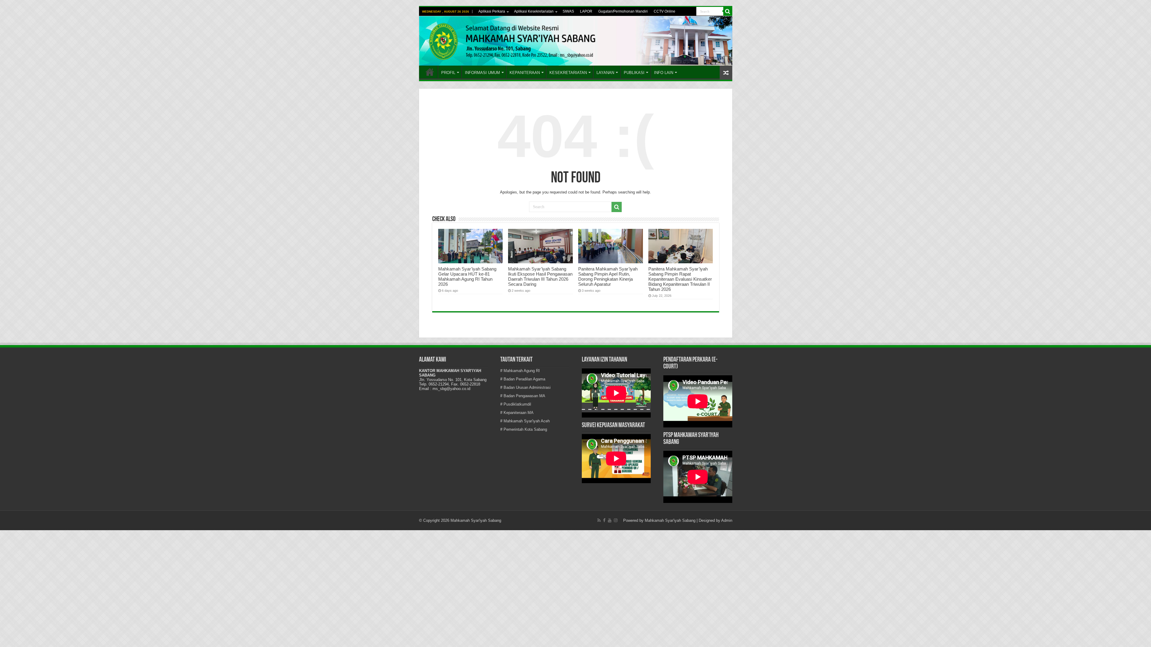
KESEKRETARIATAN (568, 72)
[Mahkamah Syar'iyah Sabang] (575, 41)
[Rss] (599, 520)
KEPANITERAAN (525, 72)
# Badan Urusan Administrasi (525, 387)
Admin (726, 520)
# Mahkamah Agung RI (520, 370)
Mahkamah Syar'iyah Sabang (670, 520)
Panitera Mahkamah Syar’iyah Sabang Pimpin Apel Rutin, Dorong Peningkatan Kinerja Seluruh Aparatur (608, 276)
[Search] (727, 11)
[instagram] (615, 520)
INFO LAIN (663, 72)
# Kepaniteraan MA (517, 412)
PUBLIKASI (634, 72)
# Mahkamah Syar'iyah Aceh (525, 421)
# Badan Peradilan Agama (522, 379)
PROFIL (448, 72)
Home (430, 72)
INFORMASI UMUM (482, 72)
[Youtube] (609, 520)
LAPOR (586, 11)
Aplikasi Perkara (491, 11)
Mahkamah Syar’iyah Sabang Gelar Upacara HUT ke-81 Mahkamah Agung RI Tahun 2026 (467, 276)
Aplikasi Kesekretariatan (534, 11)
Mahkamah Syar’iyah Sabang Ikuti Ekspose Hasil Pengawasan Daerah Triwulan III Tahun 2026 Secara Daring (540, 276)
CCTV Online (664, 11)
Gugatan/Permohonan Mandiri (623, 11)
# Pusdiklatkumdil (515, 404)
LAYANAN (605, 72)
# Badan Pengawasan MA (522, 396)
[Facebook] (604, 520)
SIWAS (568, 11)
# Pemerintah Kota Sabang (523, 429)
